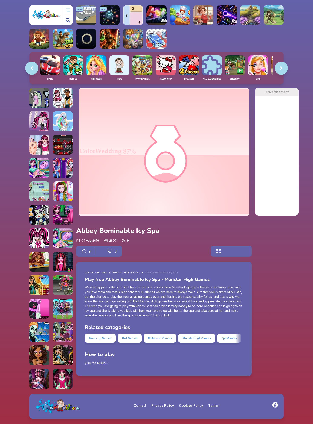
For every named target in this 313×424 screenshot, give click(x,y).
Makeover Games (160, 338)
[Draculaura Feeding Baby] (39, 379)
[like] (83, 251)
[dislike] (109, 251)
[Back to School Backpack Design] (63, 355)
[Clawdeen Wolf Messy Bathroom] (39, 262)
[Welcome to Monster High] (63, 309)
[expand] (218, 251)
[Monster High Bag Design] (39, 309)
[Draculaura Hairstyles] (39, 121)
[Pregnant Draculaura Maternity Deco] (63, 215)
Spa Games (229, 338)
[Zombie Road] (39, 39)
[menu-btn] (68, 10)
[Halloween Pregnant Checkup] (39, 168)
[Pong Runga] (227, 15)
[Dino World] (63, 39)
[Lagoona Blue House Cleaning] (39, 191)
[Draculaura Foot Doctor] (39, 145)
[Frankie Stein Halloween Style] (39, 215)
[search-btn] (68, 20)
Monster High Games (126, 272)
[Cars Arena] (156, 39)
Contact (140, 405)
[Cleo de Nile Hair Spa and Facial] (39, 285)
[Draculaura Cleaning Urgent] (63, 98)
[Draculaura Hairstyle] (63, 262)
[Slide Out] (156, 15)
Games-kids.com (95, 272)
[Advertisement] (277, 160)
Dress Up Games (100, 338)
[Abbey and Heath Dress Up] (63, 121)
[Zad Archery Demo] (274, 15)
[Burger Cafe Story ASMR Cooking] (203, 15)
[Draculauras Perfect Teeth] (39, 238)
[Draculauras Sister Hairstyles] (63, 191)
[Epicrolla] (133, 39)
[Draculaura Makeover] (63, 379)
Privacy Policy (162, 405)
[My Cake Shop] (180, 15)
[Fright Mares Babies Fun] (63, 168)
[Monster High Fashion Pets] (63, 332)
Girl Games (129, 338)
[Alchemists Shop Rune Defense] (110, 39)
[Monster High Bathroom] (39, 98)
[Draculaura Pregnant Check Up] (63, 238)
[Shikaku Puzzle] (133, 15)
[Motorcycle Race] (63, 285)
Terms (213, 405)
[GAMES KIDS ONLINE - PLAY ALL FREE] (46, 15)
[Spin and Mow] (250, 15)
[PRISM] (86, 39)
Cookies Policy (191, 405)
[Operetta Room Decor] (63, 145)
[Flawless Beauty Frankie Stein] (39, 332)
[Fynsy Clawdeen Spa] (39, 355)
